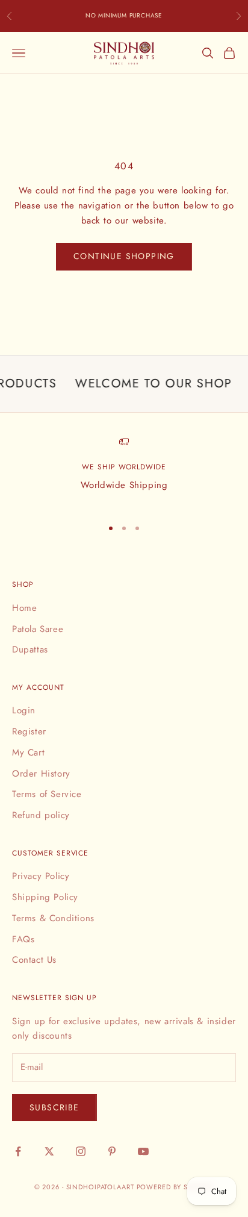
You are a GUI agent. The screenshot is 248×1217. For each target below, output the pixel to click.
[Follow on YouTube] (143, 1151)
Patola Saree (37, 629)
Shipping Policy (45, 897)
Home (24, 608)
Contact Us (34, 959)
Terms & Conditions (53, 918)
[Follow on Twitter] (49, 1151)
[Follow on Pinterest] (112, 1151)
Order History (41, 773)
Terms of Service (47, 794)
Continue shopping (124, 256)
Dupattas (30, 649)
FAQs (23, 939)
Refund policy (41, 815)
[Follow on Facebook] (18, 1151)
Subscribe (54, 1107)
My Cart (28, 752)
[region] (124, 472)
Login (24, 710)
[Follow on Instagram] (81, 1151)
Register (29, 731)
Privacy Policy (40, 876)
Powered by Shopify (175, 1187)
